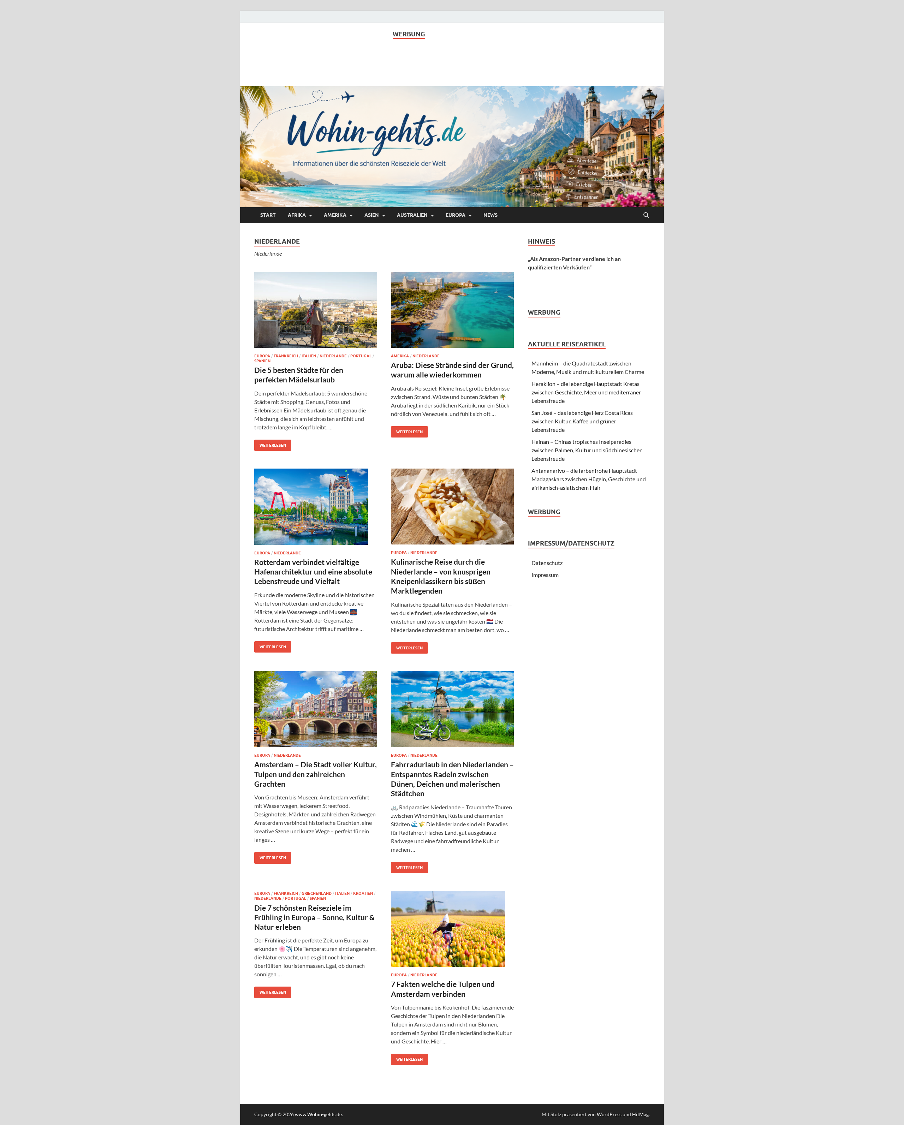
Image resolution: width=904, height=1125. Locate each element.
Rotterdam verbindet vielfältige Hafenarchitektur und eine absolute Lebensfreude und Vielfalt (313, 572)
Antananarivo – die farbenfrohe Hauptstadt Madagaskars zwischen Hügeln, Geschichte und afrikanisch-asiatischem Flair (588, 479)
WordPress (609, 1114)
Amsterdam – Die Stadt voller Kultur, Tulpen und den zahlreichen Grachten (315, 774)
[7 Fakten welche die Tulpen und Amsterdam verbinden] (452, 929)
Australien (412, 215)
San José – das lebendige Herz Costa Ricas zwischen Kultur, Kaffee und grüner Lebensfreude (582, 421)
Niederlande (333, 355)
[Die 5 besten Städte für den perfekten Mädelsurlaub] (315, 310)
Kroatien (363, 893)
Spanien (262, 360)
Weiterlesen (270, 444)
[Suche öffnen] (646, 215)
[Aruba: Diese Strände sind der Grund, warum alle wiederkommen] (452, 310)
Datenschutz (547, 562)
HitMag (640, 1114)
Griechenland (317, 893)
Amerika (335, 215)
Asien (371, 215)
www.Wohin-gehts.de (318, 1114)
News (490, 215)
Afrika (297, 215)
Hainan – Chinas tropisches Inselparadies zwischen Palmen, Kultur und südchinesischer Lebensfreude (586, 450)
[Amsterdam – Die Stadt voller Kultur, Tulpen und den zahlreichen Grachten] (315, 709)
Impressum (545, 574)
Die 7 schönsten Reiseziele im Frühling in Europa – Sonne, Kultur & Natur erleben (314, 917)
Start (268, 215)
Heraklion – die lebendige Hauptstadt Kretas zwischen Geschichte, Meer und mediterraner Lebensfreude (586, 392)
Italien (309, 355)
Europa (455, 215)
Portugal (360, 355)
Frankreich (286, 355)
